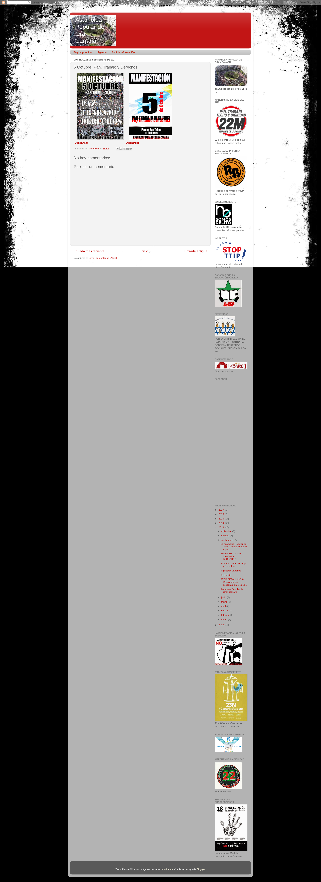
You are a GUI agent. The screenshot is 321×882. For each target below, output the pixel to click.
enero (224, 619)
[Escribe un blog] (121, 148)
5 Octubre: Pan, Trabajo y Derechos (233, 564)
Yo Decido (226, 575)
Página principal (82, 52)
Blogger (201, 869)
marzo (225, 610)
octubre (225, 535)
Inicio (144, 251)
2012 (222, 625)
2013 (222, 527)
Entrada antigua (195, 251)
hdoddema (167, 869)
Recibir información (123, 52)
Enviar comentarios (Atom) (103, 258)
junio (224, 597)
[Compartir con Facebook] (127, 148)
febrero (225, 615)
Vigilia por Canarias (231, 570)
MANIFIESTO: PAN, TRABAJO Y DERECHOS (231, 556)
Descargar (81, 142)
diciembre (226, 531)
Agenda (101, 52)
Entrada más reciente (89, 251)
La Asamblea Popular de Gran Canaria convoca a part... (234, 547)
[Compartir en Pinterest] (130, 148)
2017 (222, 510)
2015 (222, 518)
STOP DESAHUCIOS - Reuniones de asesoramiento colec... (234, 582)
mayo (224, 602)
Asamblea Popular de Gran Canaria (232, 590)
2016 (222, 514)
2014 (222, 523)
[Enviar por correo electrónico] (118, 148)
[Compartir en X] (124, 148)
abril (223, 606)
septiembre (227, 540)
